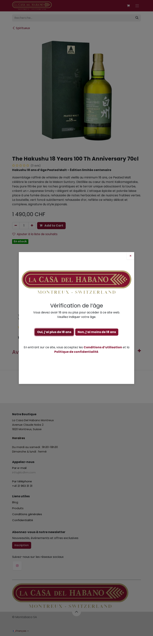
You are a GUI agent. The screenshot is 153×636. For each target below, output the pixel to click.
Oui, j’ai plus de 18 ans (54, 332)
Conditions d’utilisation (103, 347)
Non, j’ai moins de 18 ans (97, 332)
